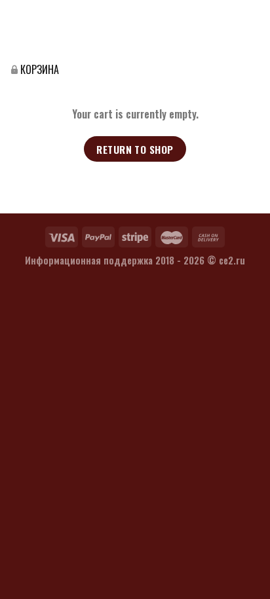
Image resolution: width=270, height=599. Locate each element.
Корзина (39, 70)
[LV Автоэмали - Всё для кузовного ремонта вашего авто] (37, 31)
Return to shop (135, 148)
